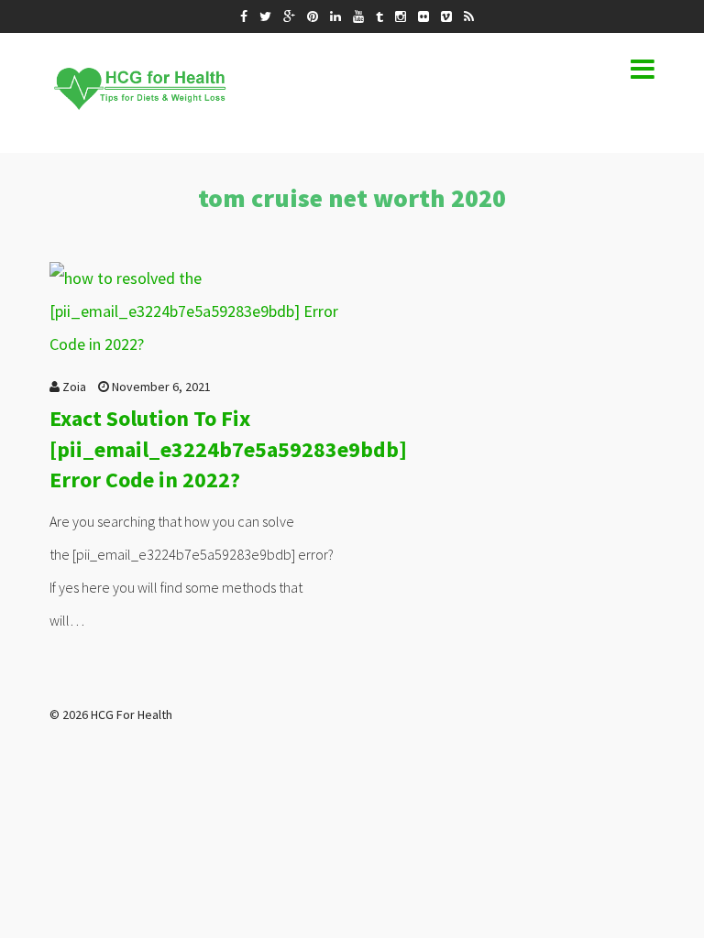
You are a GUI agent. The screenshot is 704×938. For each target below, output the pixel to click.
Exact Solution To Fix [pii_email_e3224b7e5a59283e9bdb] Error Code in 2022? (228, 449)
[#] (244, 16)
